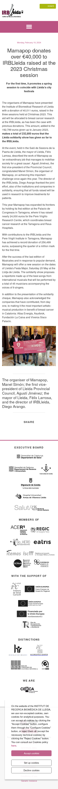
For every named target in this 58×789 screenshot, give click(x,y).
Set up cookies (31, 762)
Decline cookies (31, 770)
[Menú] (29, 27)
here (13, 745)
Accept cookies (31, 753)
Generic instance (29, 780)
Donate (51, 6)
